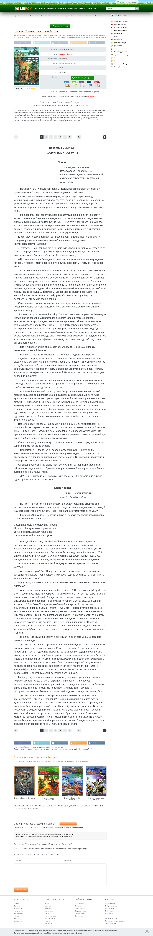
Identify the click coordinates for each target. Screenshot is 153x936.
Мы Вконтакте (97, 43)
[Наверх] (147, 932)
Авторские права (60, 26)
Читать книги (40, 8)
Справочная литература (121, 55)
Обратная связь (110, 923)
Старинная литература (121, 58)
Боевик (16, 903)
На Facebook (22, 43)
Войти (122, 2)
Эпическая (48, 923)
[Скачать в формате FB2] (67, 87)
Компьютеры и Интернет (121, 64)
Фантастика (91, 8)
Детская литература (120, 42)
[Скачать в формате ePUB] (74, 87)
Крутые (16, 916)
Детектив (17, 906)
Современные (80, 913)
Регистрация (132, 2)
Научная (47, 913)
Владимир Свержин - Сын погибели (72, 798)
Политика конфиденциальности (116, 921)
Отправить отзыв (21, 890)
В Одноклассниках (79, 43)
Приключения (118, 39)
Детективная (48, 908)
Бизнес (116, 49)
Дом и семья (118, 46)
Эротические (79, 916)
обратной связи (76, 933)
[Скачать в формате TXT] (82, 87)
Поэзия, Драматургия (120, 67)
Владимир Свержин (66, 54)
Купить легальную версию (82, 78)
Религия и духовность (121, 52)
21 (79, 137)
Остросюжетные (80, 911)
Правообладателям (112, 918)
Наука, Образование (120, 30)
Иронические (18, 908)
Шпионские (18, 921)
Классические (18, 913)
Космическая (48, 911)
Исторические (19, 911)
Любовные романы (75, 8)
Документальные (119, 33)
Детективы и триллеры (55, 8)
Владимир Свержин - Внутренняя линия (48, 798)
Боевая (46, 903)
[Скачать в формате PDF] (97, 87)
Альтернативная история (67, 63)
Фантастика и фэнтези (121, 21)
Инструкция (92, 96)
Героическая (48, 906)
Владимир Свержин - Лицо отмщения (96, 798)
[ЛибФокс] (23, 8)
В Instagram (58, 43)
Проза (116, 36)
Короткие (78, 906)
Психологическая (50, 916)
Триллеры (17, 918)
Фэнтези (47, 921)
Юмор (116, 61)
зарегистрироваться (38, 836)
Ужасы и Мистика (50, 918)
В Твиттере (40, 43)
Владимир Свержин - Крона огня (24, 798)
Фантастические (80, 908)
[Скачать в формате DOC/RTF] (89, 87)
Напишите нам (85, 93)
